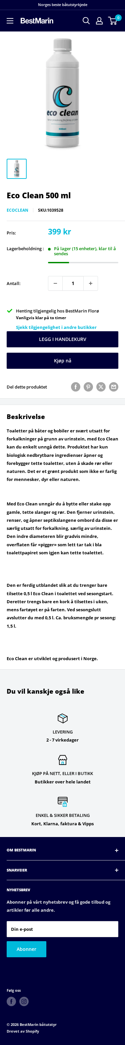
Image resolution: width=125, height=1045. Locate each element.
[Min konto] (99, 20)
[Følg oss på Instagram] (24, 1001)
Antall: (14, 283)
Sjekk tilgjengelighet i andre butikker (56, 327)
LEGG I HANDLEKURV (62, 339)
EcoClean (17, 210)
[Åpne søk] (86, 20)
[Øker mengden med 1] (91, 283)
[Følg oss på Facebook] (11, 1001)
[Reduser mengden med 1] (55, 283)
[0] (113, 21)
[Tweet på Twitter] (101, 387)
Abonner (26, 949)
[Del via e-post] (113, 387)
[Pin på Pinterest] (88, 387)
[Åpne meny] (10, 20)
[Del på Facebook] (75, 387)
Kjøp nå (62, 360)
